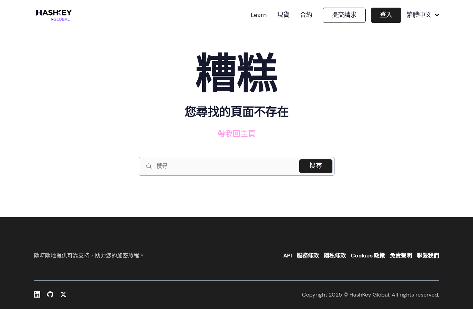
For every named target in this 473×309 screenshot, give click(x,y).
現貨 (283, 15)
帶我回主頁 (236, 134)
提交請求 (344, 15)
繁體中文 (419, 15)
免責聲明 (401, 255)
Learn (259, 15)
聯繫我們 (428, 255)
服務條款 (308, 255)
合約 (306, 15)
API (287, 255)
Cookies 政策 (368, 255)
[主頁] (55, 15)
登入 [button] (386, 15)
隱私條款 (335, 255)
